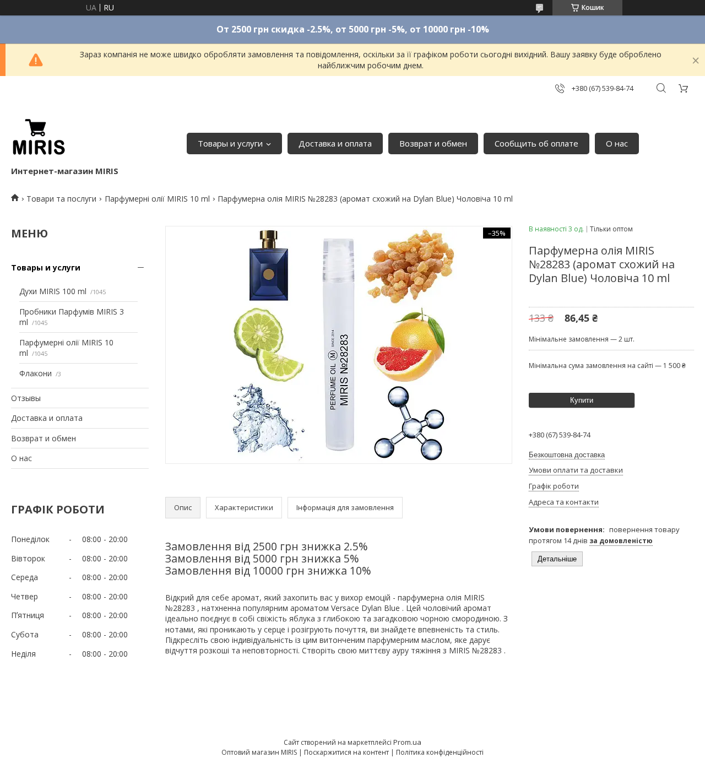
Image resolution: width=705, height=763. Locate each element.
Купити (581, 400)
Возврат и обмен (433, 143)
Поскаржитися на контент (346, 752)
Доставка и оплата (335, 143)
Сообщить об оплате (536, 143)
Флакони (35, 373)
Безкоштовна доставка (567, 455)
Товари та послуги (61, 198)
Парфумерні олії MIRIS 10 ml (157, 198)
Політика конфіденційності (440, 752)
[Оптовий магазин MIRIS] (38, 137)
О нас (617, 143)
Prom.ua (407, 742)
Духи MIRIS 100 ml (52, 291)
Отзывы (26, 398)
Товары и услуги (230, 143)
